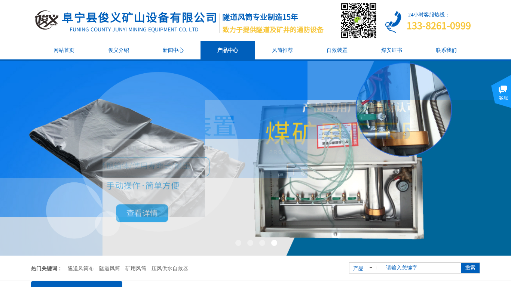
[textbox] (422, 268)
